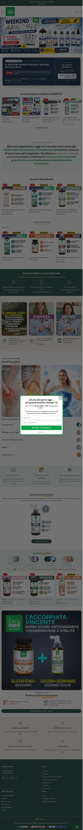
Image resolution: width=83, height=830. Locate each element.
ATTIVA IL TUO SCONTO (41, 428)
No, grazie (41, 432)
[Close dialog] (60, 397)
